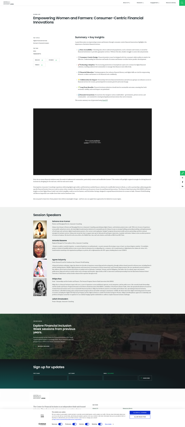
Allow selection (140, 416)
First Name (36, 373)
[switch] (74, 424)
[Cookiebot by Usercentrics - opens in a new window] (42, 424)
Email (109, 373)
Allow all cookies (139, 412)
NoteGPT (105, 100)
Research (139, 2)
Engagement (154, 2)
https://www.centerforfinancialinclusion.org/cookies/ (67, 419)
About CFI (126, 2)
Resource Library (171, 2)
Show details (108, 424)
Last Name (71, 373)
